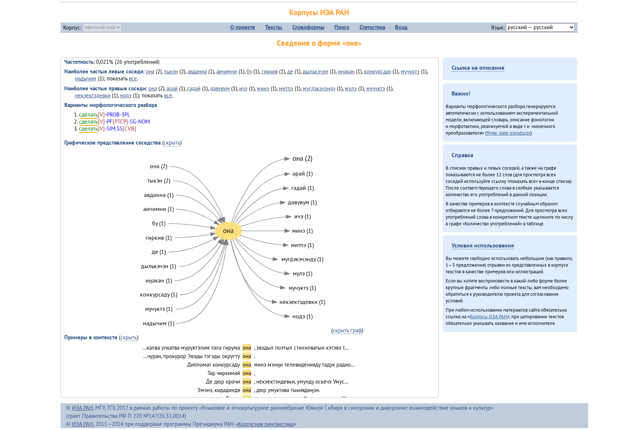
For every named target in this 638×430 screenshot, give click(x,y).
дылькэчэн (315, 71)
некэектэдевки (92, 95)
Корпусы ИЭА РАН (319, 12)
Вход (401, 27)
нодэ (125, 95)
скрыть (172, 142)
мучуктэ (410, 71)
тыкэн (171, 71)
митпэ (286, 88)
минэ (263, 88)
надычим (85, 78)
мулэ (351, 88)
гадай (193, 88)
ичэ (243, 88)
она (150, 71)
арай (172, 88)
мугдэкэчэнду (319, 88)
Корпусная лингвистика (266, 423)
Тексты (273, 27)
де (290, 71)
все (133, 78)
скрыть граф (347, 330)
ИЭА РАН (82, 407)
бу (249, 71)
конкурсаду (377, 71)
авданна (197, 71)
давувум (220, 88)
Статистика (372, 27)
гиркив (269, 71)
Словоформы (308, 27)
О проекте (242, 27)
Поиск (342, 27)
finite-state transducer (509, 132)
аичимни (226, 71)
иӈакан (346, 71)
